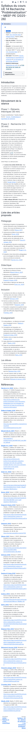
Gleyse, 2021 (18, 230)
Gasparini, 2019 (19, 304)
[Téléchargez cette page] (15, 2)
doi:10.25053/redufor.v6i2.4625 (12, 551)
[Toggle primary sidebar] (2, 2)
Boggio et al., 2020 (7, 445)
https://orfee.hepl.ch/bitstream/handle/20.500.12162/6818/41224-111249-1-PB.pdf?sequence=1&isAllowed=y (14, 487)
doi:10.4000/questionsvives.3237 (12, 427)
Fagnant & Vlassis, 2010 (10, 280)
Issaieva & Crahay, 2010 (10, 335)
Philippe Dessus (10, 36)
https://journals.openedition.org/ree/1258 (14, 533)
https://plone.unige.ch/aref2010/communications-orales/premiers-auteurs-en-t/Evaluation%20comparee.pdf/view (14, 696)
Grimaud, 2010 (14, 298)
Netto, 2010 (19, 355)
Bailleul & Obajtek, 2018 (8, 410)
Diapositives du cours (12, 65)
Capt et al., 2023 (19, 284)
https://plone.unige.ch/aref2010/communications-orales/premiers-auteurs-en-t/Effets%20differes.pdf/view (14, 679)
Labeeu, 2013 (7, 339)
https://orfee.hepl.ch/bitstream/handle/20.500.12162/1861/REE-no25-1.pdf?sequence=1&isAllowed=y (14, 499)
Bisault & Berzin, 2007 (16, 272)
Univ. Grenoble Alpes (15, 34)
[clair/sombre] (21, 2)
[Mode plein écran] (18, 2)
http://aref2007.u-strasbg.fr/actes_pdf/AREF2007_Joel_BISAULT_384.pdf (14, 440)
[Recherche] (23, 2)
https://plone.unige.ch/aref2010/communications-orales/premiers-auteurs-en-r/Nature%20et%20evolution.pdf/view (14, 642)
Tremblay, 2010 (8, 312)
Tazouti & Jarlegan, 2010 (9, 668)
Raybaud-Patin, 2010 (14, 371)
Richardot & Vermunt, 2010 (18, 379)
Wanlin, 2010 (11, 343)
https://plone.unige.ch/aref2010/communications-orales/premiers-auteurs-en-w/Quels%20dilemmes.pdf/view (14, 708)
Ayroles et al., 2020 (16, 260)
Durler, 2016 (15, 234)
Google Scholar (11, 182)
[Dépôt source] (13, 2)
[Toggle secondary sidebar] (26, 2)
